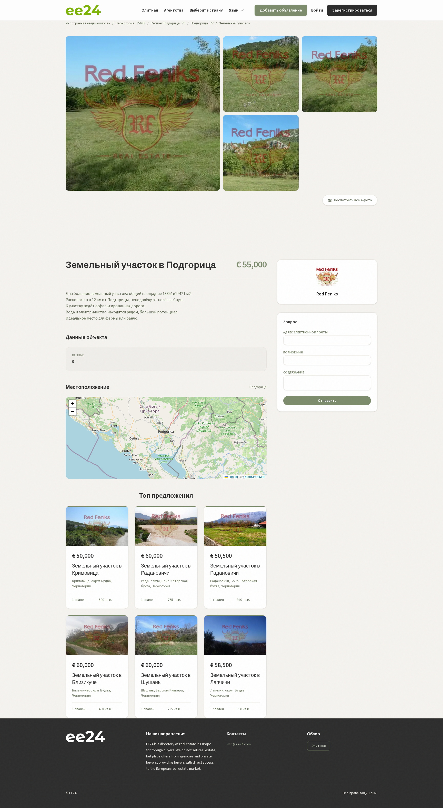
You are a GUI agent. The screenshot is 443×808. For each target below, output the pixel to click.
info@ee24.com (239, 744)
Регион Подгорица (165, 23)
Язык (233, 10)
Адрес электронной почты (305, 332)
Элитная (150, 10)
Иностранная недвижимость (88, 23)
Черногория (125, 23)
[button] (72, 404)
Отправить (327, 400)
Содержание (293, 372)
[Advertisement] (219, 235)
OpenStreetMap (254, 476)
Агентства (174, 10)
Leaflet (233, 476)
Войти (317, 10)
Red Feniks (327, 294)
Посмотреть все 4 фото (353, 200)
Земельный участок (234, 23)
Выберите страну (206, 10)
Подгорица (199, 23)
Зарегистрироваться (352, 10)
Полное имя (293, 352)
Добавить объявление (281, 10)
